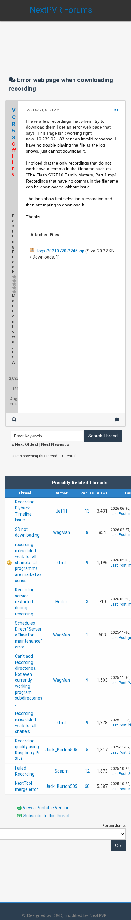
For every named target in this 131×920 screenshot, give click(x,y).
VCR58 (14, 124)
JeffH (61, 511)
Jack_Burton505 (61, 749)
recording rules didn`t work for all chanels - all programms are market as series (28, 562)
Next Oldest (26, 444)
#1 (116, 110)
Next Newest (53, 444)
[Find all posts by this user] (14, 419)
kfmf (61, 562)
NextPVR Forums (61, 10)
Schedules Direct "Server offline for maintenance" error (28, 635)
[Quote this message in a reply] (116, 419)
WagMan (61, 532)
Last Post (118, 514)
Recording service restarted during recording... (25, 601)
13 (87, 511)
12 (87, 771)
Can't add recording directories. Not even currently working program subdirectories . (28, 680)
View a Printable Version (46, 807)
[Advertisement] (65, 42)
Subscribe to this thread (46, 815)
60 (87, 786)
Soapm (62, 771)
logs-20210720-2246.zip (60, 250)
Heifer (61, 601)
